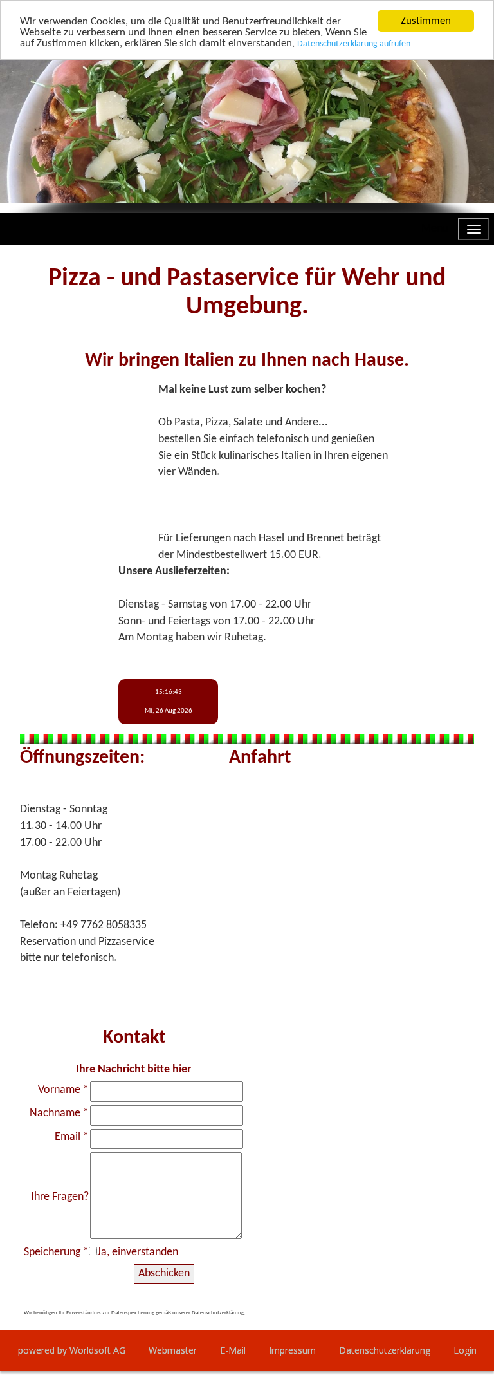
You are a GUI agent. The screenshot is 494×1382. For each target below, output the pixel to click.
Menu (434, 229)
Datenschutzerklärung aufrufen (353, 44)
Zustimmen (426, 20)
